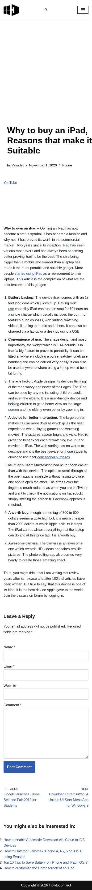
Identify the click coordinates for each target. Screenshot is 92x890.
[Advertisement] (46, 77)
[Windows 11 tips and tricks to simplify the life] (12, 9)
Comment (12, 705)
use (11, 309)
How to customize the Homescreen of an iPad (39, 868)
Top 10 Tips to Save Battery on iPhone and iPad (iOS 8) (46, 862)
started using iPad (28, 273)
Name (9, 647)
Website (10, 686)
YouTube (10, 183)
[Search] (46, 9)
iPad (66, 245)
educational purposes (53, 457)
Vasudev (18, 165)
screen (13, 409)
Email (9, 666)
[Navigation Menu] (82, 10)
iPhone (67, 165)
